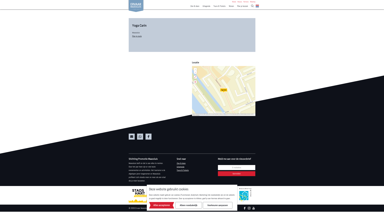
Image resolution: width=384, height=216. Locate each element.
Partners (246, 2)
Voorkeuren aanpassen (217, 205)
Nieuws (240, 2)
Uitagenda (180, 166)
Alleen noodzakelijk (188, 205)
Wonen (234, 2)
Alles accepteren (161, 205)
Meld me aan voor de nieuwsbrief (234, 158)
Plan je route (137, 36)
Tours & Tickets (183, 170)
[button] (223, 91)
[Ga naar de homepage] (136, 6)
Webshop (252, 2)
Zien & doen (181, 163)
